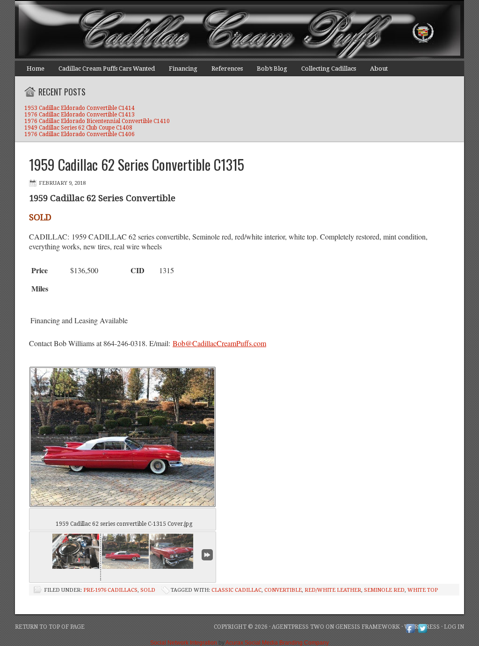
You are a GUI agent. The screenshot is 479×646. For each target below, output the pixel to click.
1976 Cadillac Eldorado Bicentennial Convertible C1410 (97, 121)
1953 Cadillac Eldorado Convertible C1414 (79, 108)
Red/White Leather (333, 590)
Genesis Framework (367, 627)
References (227, 68)
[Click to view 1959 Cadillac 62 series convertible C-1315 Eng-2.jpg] (75, 551)
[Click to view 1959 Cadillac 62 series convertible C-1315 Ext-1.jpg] (173, 551)
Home (35, 68)
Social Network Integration (183, 642)
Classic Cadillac (236, 590)
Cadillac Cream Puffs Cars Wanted (106, 68)
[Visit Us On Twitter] (422, 632)
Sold (147, 590)
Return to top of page (50, 627)
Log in (454, 627)
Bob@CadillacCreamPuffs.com (219, 343)
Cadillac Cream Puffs (230, 30)
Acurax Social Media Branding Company (277, 642)
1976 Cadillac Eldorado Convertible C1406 (79, 134)
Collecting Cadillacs (328, 68)
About (379, 68)
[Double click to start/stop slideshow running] (125, 551)
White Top (422, 590)
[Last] (207, 554)
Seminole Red (384, 590)
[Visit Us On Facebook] (410, 632)
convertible (283, 590)
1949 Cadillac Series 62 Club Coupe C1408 (78, 127)
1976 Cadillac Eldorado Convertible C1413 (79, 114)
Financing (183, 68)
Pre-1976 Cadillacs (110, 590)
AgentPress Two (298, 627)
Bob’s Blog (272, 68)
